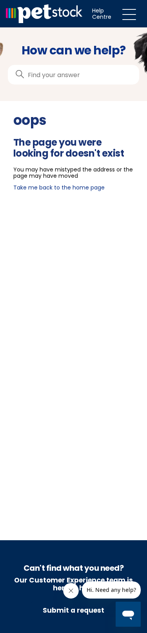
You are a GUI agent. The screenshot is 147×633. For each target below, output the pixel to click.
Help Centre (101, 14)
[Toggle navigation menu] (129, 14)
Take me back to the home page (59, 187)
